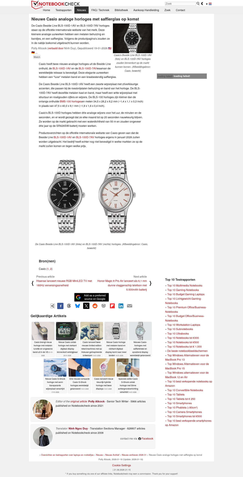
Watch (37, 57)
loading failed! (165, 76)
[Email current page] (129, 306)
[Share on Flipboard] (112, 306)
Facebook (147, 438)
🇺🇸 (109, 48)
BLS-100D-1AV (62, 68)
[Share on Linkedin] (121, 306)
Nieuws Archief (112, 454)
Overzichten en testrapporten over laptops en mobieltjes (67, 454)
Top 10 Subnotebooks (180, 329)
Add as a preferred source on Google (95, 297)
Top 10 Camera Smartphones (184, 412)
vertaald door (55, 48)
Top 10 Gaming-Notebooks (183, 290)
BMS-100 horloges (71, 101)
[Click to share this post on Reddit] (95, 306)
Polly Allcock (96, 401)
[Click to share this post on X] (86, 306)
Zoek (167, 10)
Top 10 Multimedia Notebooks (184, 285)
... (36, 52)
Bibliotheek (121, 10)
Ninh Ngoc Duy (78, 428)
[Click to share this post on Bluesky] (77, 306)
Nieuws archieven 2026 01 (134, 454)
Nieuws (81, 10)
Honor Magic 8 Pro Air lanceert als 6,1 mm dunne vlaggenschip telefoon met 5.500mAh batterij (122, 285)
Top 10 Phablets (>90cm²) (182, 407)
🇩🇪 (33, 52)
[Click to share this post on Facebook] (60, 306)
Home (46, 10)
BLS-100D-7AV (88, 68)
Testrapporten (64, 10)
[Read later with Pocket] (104, 306)
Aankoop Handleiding (146, 10)
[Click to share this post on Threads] (69, 306)
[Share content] (52, 306)
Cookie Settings (121, 465)
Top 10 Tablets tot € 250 (181, 399)
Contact (180, 10)
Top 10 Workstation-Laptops (183, 325)
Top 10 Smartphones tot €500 (183, 416)
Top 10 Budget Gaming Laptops (184, 294)
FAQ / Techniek (100, 10)
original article (78, 401)
